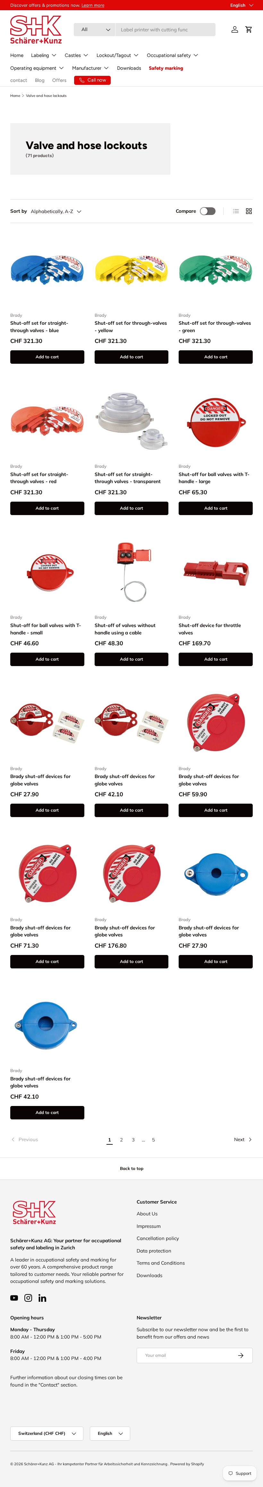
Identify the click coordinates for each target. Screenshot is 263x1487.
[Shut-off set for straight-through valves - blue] (47, 270)
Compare (186, 211)
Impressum (149, 1226)
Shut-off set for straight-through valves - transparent (128, 478)
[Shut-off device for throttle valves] (216, 572)
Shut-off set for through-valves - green (215, 326)
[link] (57, 1139)
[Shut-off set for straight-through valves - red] (47, 421)
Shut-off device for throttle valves (210, 629)
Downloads (129, 68)
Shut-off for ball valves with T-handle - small (45, 629)
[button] (249, 29)
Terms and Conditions (161, 1263)
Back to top (131, 1168)
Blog (40, 80)
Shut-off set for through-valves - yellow (131, 326)
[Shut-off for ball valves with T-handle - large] (216, 421)
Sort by (18, 211)
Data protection (154, 1251)
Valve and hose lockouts (46, 95)
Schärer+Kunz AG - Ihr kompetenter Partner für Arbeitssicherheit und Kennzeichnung (96, 1464)
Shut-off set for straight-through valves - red (39, 478)
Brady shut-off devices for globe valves (40, 780)
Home (16, 55)
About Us (147, 1214)
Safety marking (166, 68)
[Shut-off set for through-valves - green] (216, 270)
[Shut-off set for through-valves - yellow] (132, 270)
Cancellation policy (158, 1238)
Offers (59, 80)
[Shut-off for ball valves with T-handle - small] (47, 572)
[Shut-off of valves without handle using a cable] (132, 572)
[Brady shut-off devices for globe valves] (47, 723)
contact (18, 80)
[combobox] (145, 29)
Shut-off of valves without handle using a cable (125, 629)
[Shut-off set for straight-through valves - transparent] (132, 421)
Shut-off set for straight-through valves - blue (39, 326)
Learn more (92, 5)
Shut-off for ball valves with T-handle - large (214, 478)
